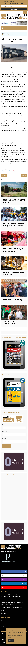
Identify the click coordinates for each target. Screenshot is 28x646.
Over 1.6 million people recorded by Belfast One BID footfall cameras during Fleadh (13, 225)
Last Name (4, 431)
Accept (11, 640)
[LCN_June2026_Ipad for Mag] (14, 392)
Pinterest (13, 170)
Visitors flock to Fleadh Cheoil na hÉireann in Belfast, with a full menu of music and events (13, 249)
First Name (4, 424)
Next (23, 175)
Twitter (6, 170)
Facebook (2, 170)
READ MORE (4, 613)
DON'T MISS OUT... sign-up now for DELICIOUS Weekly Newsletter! (14, 2)
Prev (5, 175)
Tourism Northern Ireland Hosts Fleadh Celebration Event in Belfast (13, 300)
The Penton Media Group (10, 551)
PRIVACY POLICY (5, 567)
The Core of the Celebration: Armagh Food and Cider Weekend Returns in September (13, 200)
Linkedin (9, 170)
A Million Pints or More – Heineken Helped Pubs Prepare (13, 322)
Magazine (3, 633)
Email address (5, 438)
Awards (2, 630)
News (2, 620)
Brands (2, 627)
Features (3, 624)
